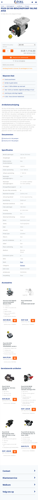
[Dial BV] (19, 3)
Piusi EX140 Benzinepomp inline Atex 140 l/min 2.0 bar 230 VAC (8, 434)
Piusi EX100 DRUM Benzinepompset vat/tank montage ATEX (28, 388)
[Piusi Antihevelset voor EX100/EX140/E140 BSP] (28, 292)
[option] (19, 28)
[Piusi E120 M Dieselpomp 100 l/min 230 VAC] (9, 377)
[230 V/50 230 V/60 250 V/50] (26, 45)
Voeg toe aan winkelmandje (20, 57)
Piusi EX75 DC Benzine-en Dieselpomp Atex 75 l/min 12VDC (28, 433)
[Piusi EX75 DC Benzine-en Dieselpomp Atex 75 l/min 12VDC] (28, 423)
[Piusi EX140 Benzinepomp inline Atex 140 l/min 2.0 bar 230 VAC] (9, 423)
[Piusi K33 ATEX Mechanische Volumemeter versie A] (10, 334)
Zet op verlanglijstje (20, 61)
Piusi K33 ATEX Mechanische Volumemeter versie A (9, 344)
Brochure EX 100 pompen (10, 138)
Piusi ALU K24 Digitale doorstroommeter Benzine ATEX (9, 302)
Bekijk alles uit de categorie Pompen (11, 14)
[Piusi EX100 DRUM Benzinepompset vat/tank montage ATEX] (28, 377)
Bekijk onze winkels (8, 64)
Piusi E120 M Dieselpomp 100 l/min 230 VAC (8, 388)
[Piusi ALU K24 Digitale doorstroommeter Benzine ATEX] (10, 292)
